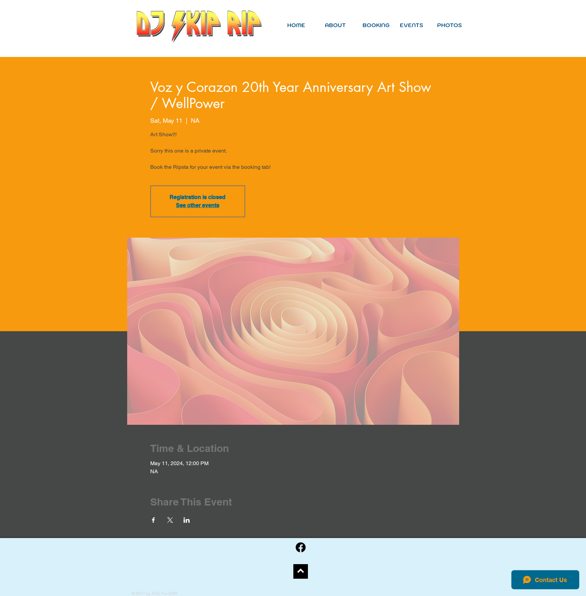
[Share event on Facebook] (153, 520)
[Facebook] (300, 547)
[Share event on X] (170, 520)
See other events (197, 205)
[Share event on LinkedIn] (186, 520)
